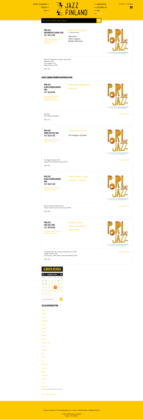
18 (52, 287)
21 (61, 287)
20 (58, 287)
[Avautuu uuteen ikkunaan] (131, 7)
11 (52, 284)
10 (49, 284)
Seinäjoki (44, 368)
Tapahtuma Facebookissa (52, 39)
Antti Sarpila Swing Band (79, 85)
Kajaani (44, 324)
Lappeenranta (46, 342)
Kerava (44, 328)
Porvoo (44, 357)
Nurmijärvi (45, 350)
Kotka (43, 332)
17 (49, 287)
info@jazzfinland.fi (94, 410)
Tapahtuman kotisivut (50, 41)
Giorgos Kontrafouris (77, 226)
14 (61, 284)
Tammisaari (45, 375)
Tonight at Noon (75, 222)
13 (58, 284)
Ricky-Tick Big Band (77, 30)
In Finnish (122, 4)
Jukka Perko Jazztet (77, 131)
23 (46, 290)
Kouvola (44, 335)
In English (130, 4)
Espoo (43, 310)
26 (55, 290)
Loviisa (44, 346)
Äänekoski (45, 386)
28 (61, 290)
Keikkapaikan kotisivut (51, 100)
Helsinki (44, 313)
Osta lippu (47, 43)
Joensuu (44, 317)
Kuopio (44, 339)
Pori (43, 353)
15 (43, 287)
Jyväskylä (45, 321)
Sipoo (43, 371)
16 (46, 287)
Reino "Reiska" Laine (78, 176)
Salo (43, 361)
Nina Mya (72, 88)
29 (43, 294)
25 (52, 290)
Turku (43, 382)
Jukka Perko (74, 230)
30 (46, 294)
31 (49, 294)
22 (43, 290)
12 (55, 284)
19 (55, 287)
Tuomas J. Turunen (77, 180)
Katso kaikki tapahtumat (49, 394)
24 (49, 290)
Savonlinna (45, 364)
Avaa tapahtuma (124, 114)
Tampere (44, 379)
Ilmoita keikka (52, 269)
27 (58, 290)
